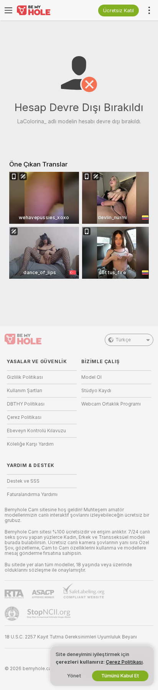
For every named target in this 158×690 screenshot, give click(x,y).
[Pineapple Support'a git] (13, 613)
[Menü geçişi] (8, 10)
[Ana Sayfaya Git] (48, 10)
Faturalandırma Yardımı (32, 494)
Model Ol (91, 377)
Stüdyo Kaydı (96, 390)
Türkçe (123, 340)
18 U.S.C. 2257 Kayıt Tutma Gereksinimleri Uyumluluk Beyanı (71, 637)
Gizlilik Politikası (25, 377)
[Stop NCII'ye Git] (49, 613)
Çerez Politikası (24, 417)
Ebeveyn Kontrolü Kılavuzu (36, 430)
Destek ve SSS (23, 481)
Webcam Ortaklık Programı (111, 404)
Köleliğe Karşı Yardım (30, 444)
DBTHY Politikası (25, 404)
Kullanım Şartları (24, 390)
